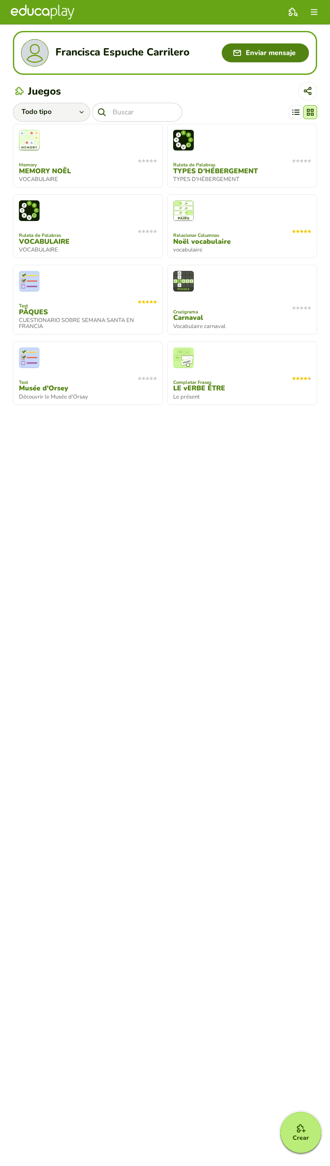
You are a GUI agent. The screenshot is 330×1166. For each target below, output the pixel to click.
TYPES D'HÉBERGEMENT (215, 171)
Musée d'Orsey (43, 388)
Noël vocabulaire (202, 241)
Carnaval (188, 317)
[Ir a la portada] (42, 12)
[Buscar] (102, 112)
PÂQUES (33, 312)
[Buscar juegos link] (293, 12)
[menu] (314, 12)
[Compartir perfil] (307, 91)
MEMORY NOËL (45, 171)
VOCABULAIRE (44, 241)
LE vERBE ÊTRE (199, 388)
